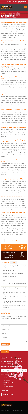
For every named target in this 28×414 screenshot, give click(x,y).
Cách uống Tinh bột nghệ (8, 270)
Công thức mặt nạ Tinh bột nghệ (10, 276)
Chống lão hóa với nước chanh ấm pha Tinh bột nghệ (13, 280)
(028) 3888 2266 (22, 1)
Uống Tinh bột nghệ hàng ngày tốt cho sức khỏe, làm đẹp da (15, 266)
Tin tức (6, 384)
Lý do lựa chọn (7, 380)
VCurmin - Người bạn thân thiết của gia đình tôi (13, 127)
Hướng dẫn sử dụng (8, 382)
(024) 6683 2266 (13, 1)
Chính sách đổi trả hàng (9, 378)
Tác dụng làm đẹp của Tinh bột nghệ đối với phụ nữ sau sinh (14, 284)
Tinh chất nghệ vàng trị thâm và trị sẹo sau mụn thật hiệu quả (14, 297)
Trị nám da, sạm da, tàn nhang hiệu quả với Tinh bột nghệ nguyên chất (14, 302)
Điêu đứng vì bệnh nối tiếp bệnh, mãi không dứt (14, 22)
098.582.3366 (10, 364)
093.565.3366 (17, 364)
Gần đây (14, 262)
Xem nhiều (6, 262)
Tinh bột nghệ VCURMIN (8, 394)
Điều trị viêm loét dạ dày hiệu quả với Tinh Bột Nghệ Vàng (14, 293)
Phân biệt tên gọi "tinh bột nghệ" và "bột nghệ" (13, 273)
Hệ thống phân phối (8, 386)
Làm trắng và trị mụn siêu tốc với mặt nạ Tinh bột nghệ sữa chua (14, 306)
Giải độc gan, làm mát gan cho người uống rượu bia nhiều (14, 288)
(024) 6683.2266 (10, 361)
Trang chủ (3, 13)
